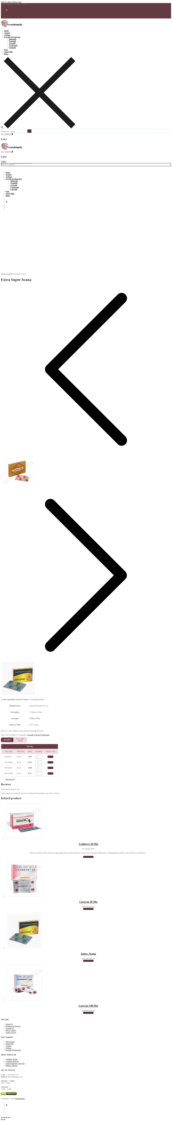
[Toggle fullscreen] (4, 1117)
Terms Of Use (11, 1033)
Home (3, 274)
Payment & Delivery (13, 1026)
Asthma (8, 1048)
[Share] (6, 1117)
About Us (9, 1024)
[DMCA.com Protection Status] (9, 1095)
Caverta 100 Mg (88, 1005)
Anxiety (9, 1046)
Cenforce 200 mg (12, 1061)
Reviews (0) (10, 779)
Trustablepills (20, 1099)
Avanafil (8, 274)
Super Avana (88, 953)
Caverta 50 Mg (88, 901)
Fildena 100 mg (11, 1066)
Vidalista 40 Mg (11, 1059)
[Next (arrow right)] (4, 1119)
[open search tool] (38, 128)
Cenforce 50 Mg (88, 843)
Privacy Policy (11, 1030)
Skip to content (6, 2)
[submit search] (29, 131)
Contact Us (10, 1028)
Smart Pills (10, 1044)
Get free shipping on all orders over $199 (14, 4)
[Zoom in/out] (2, 1117)
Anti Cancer (10, 1042)
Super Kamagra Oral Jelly (15, 1064)
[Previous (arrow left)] (2, 1119)
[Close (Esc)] (9, 1117)
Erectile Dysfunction (41, 735)
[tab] (88, 779)
